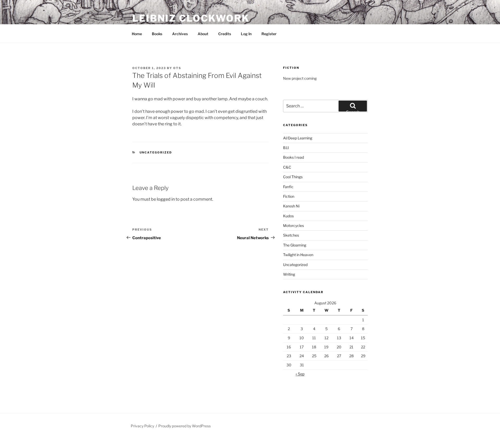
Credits (224, 34)
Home (137, 34)
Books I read (293, 157)
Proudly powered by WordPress (184, 426)
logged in (166, 199)
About (203, 34)
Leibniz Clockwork (190, 18)
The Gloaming (294, 245)
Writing (289, 274)
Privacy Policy (142, 426)
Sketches (291, 235)
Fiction (288, 196)
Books (157, 34)
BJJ (286, 147)
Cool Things (293, 177)
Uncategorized (156, 152)
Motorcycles (293, 225)
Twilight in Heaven (298, 254)
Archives (180, 34)
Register (269, 34)
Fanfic (288, 186)
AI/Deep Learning (297, 138)
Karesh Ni (291, 206)
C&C (287, 167)
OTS (177, 68)
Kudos (288, 216)
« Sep (300, 374)
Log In (246, 34)
